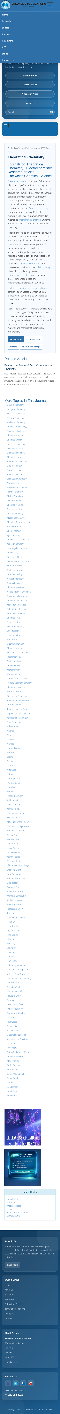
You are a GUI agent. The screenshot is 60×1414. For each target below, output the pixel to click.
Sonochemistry (14, 691)
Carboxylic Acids (14, 778)
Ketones (11, 774)
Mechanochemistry (15, 626)
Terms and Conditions (15, 1308)
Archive (30, 103)
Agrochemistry (13, 535)
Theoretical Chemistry (17, 461)
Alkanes (10, 739)
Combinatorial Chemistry (18, 539)
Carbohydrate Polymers (17, 678)
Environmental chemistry (18, 487)
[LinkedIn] (23, 1383)
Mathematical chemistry (30, 219)
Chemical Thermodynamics (19, 522)
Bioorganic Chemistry (16, 557)
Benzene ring (13, 1069)
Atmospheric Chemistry (17, 717)
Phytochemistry (14, 661)
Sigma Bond (12, 1078)
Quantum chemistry (38, 208)
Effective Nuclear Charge (18, 865)
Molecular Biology (15, 574)
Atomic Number (14, 808)
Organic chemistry (15, 404)
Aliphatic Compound (16, 900)
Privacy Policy (11, 1313)
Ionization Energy (14, 852)
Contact (8, 1318)
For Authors (10, 1294)
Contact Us (8, 60)
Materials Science (15, 448)
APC (4, 47)
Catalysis (11, 956)
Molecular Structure (16, 613)
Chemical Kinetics (15, 504)
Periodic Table (13, 839)
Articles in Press (30, 93)
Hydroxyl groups (14, 748)
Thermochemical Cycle (17, 709)
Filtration (11, 921)
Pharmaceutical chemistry (18, 431)
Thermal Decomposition (18, 700)
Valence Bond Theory (16, 974)
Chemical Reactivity (15, 1056)
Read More (12, 1264)
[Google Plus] (31, 1383)
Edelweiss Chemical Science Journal (25, 287)
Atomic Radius (13, 856)
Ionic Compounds (15, 874)
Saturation (11, 947)
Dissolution (12, 952)
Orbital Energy (13, 843)
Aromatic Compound (16, 895)
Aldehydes (11, 769)
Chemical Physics (15, 617)
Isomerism (12, 960)
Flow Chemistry (14, 722)
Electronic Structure (16, 830)
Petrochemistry (14, 804)
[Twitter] (16, 1383)
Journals (6, 21)
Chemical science (15, 457)
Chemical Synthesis (16, 552)
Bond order (12, 1095)
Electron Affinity (14, 861)
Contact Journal (14, 1215)
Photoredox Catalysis (16, 1013)
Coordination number (16, 1073)
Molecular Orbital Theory (18, 821)
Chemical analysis (15, 435)
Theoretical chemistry (18, 181)
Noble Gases (13, 848)
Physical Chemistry (15, 418)
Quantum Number (15, 643)
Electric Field (12, 882)
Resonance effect (15, 1000)
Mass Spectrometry (16, 517)
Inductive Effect (14, 995)
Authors (6, 34)
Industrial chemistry (16, 444)
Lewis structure (14, 635)
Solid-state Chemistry (17, 478)
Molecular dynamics (16, 565)
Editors (5, 27)
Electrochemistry (14, 465)
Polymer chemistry (15, 491)
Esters (10, 756)
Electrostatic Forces (16, 878)
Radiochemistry (14, 656)
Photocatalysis (13, 674)
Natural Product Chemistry (19, 591)
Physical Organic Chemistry (19, 682)
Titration (10, 913)
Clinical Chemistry (15, 496)
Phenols (10, 752)
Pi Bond (10, 1082)
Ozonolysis (12, 1026)
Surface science (14, 470)
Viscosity (11, 1017)
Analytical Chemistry (16, 422)
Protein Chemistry (15, 795)
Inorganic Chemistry (16, 409)
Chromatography (14, 648)
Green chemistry (14, 583)
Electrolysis (12, 639)
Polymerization (13, 726)
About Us (9, 1289)
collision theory (43, 267)
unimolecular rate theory (20, 274)
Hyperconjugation (15, 1008)
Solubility (11, 943)
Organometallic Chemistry (18, 596)
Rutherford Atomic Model (18, 1052)
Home (5, 14)
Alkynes (10, 743)
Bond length (12, 1086)
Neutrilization (13, 926)
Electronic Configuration (18, 826)
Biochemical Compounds (18, 652)
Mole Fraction (13, 1060)
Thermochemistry (15, 474)
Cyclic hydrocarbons (16, 570)
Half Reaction (13, 1030)
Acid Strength (13, 800)
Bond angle (12, 1091)
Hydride (10, 791)
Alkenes (10, 730)
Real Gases (12, 1021)
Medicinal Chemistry (16, 413)
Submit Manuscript (31, 346)
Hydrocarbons (13, 782)
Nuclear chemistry (15, 578)
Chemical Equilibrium (16, 687)
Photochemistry (14, 483)
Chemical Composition (17, 600)
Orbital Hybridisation (16, 965)
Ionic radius (12, 1047)
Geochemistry (13, 622)
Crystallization (13, 930)
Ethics (5, 53)
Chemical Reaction (15, 587)
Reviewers (7, 40)
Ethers (10, 761)
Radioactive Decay (15, 908)
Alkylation (11, 1043)
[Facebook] (8, 1383)
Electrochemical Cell (16, 813)
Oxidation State (14, 987)
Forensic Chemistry (15, 526)
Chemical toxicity (14, 439)
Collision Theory (14, 704)
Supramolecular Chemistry (19, 713)
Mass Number (13, 817)
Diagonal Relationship (16, 1034)
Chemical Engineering (17, 426)
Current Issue (34, 339)
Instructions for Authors (17, 1212)
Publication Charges (14, 1304)
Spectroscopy (13, 630)
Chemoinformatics (15, 530)
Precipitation (12, 934)
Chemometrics (13, 665)
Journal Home (30, 75)
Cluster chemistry (15, 513)
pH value (11, 939)
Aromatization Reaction (17, 1039)
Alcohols (11, 735)
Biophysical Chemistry (17, 696)
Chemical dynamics (28, 263)
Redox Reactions (14, 982)
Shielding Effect (14, 869)
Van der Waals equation (17, 969)
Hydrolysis (11, 787)
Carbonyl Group (14, 887)
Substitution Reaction (17, 609)
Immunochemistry (15, 500)
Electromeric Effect (15, 991)
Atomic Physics (14, 835)
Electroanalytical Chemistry (19, 978)
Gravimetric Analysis (16, 917)
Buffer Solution (14, 1065)
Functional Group (15, 891)
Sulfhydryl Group (14, 904)
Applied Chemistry (15, 543)
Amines (10, 765)
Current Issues (30, 84)
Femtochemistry (14, 509)
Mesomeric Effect (15, 1004)
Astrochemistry (14, 669)
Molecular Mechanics (16, 604)
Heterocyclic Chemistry (17, 548)
